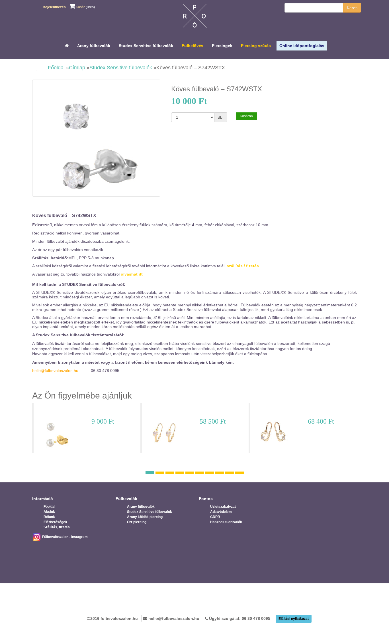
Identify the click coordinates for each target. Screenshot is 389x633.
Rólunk (49, 517)
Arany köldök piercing (145, 517)
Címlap (77, 67)
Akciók (49, 512)
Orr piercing (136, 522)
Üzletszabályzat (223, 507)
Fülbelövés (192, 45)
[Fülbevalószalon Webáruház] (194, 17)
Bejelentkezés (54, 7)
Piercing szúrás (256, 45)
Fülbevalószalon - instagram (64, 537)
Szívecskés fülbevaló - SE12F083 (288, 410)
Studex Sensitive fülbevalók (146, 45)
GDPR (215, 517)
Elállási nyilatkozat (294, 619)
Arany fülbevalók (93, 45)
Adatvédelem (221, 512)
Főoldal (56, 67)
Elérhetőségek (55, 522)
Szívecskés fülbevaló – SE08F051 (180, 410)
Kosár (80, 7)
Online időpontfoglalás (301, 45)
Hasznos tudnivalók (226, 522)
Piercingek (222, 45)
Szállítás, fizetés (57, 527)
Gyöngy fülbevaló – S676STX (67, 410)
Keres (352, 7)
